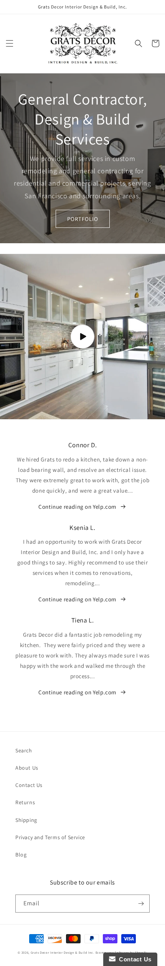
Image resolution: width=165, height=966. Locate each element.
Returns (25, 802)
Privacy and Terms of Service (50, 837)
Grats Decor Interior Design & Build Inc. (62, 952)
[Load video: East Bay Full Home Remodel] (82, 336)
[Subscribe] (140, 904)
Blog (20, 854)
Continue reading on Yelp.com (77, 506)
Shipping (26, 820)
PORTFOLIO (82, 218)
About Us (26, 767)
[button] (9, 43)
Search (23, 750)
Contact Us (29, 785)
